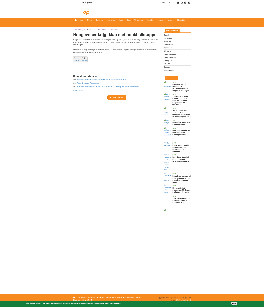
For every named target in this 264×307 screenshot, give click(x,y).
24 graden (88, 3)
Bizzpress (170, 20)
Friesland (167, 41)
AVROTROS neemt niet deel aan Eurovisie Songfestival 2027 (181, 201)
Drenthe (76, 60)
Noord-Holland (170, 57)
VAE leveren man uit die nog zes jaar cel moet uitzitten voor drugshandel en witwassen (180, 101)
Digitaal (90, 20)
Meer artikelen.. (78, 90)
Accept (234, 303)
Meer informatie (115, 303)
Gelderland (168, 45)
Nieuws (160, 20)
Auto (82, 20)
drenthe (84, 60)
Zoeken (75, 24)
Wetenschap (138, 20)
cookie (168, 3)
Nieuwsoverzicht (75, 20)
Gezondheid (111, 20)
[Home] (90, 12)
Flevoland (168, 38)
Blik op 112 (181, 20)
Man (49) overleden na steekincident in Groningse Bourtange (181, 133)
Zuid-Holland (169, 70)
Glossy (121, 20)
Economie (99, 20)
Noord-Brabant (170, 54)
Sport (129, 20)
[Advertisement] (116, 86)
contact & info (161, 3)
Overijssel (168, 61)
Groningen (168, 48)
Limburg (167, 51)
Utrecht (167, 64)
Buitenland (150, 20)
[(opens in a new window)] (178, 3)
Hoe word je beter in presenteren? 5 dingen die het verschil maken (181, 190)
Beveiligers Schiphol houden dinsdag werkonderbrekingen (180, 159)
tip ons (173, 3)
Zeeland (167, 67)
